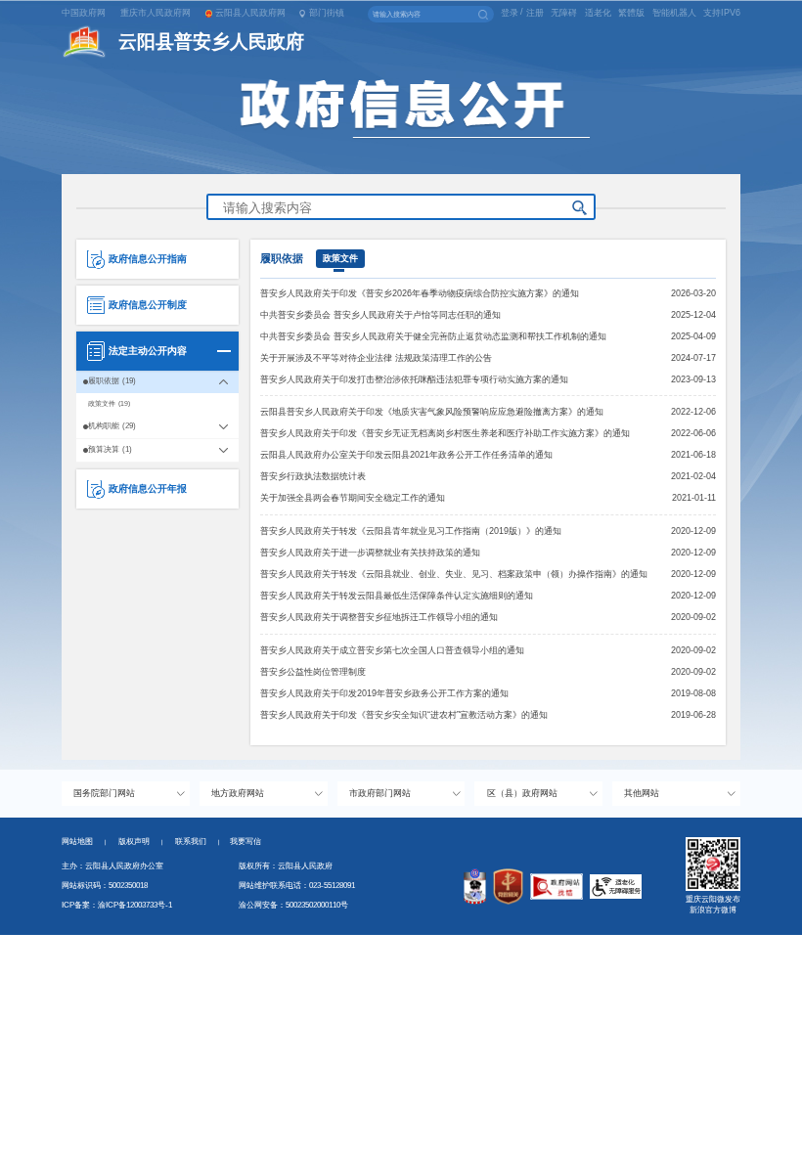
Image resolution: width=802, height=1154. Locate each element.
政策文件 (340, 258)
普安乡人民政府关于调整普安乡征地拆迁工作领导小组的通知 (379, 617)
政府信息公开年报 (148, 488)
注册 (535, 13)
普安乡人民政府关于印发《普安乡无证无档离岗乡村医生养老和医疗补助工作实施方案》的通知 (445, 433)
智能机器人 (674, 13)
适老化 (598, 13)
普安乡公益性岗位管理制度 (313, 672)
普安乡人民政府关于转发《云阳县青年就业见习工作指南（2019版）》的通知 (410, 531)
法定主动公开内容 (148, 350)
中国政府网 (84, 13)
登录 (509, 13)
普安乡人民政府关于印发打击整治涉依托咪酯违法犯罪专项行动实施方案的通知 (414, 379)
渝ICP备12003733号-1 (135, 905)
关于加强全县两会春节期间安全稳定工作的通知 (352, 498)
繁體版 (631, 13)
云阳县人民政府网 (250, 13)
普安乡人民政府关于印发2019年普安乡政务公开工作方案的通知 (384, 693)
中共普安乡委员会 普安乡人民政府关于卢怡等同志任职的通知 (380, 315)
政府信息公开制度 (148, 304)
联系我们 (197, 841)
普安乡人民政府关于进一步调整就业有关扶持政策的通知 (370, 552)
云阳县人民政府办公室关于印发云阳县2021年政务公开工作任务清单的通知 (406, 455)
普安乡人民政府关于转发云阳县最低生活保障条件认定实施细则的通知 (396, 595)
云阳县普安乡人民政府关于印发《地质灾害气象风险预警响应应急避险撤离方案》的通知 (431, 412)
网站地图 (77, 841)
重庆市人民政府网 (155, 13)
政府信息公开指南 (148, 258)
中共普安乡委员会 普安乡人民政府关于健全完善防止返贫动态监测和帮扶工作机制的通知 (433, 336)
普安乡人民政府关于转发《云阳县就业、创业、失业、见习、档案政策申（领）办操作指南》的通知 (453, 574)
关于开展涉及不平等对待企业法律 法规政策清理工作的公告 (376, 358)
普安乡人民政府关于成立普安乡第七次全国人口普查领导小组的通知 (392, 650)
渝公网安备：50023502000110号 (293, 905)
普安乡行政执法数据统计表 (313, 476)
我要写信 (245, 841)
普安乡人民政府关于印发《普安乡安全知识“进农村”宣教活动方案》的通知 (404, 715)
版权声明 (134, 841)
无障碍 (564, 13)
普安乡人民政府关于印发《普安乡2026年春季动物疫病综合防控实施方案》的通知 (419, 293)
